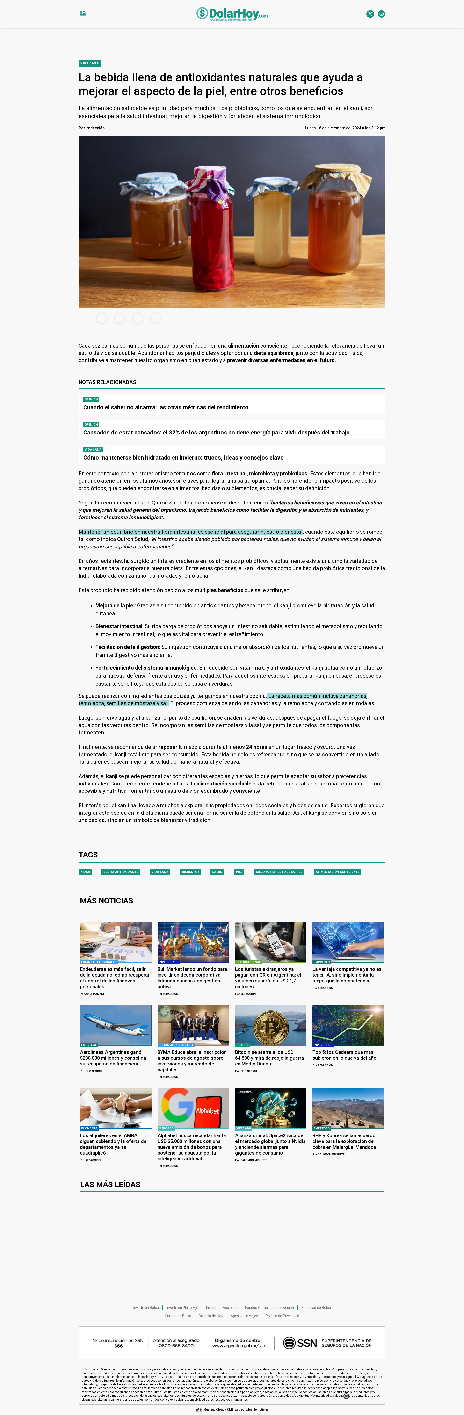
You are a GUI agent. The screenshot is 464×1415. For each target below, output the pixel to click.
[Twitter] (370, 14)
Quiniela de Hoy (211, 1316)
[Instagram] (381, 14)
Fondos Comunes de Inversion (269, 1307)
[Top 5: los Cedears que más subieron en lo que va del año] (348, 1025)
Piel (239, 872)
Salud (217, 872)
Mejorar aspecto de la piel (279, 872)
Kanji (85, 872)
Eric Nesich (91, 1071)
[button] (83, 14)
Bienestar (190, 872)
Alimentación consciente (337, 872)
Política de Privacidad (282, 1316)
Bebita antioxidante (120, 872)
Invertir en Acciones (222, 1307)
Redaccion (168, 993)
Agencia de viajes (244, 1316)
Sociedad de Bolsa (316, 1307)
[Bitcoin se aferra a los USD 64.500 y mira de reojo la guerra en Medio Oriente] (271, 1025)
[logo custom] (232, 14)
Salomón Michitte (251, 1160)
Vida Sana (160, 872)
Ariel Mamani (92, 993)
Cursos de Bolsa (178, 1316)
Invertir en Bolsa (146, 1307)
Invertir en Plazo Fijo (182, 1307)
